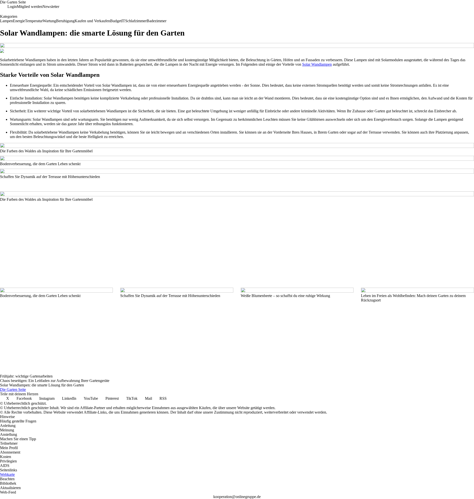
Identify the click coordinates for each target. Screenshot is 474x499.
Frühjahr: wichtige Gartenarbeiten (26, 376)
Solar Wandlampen (317, 64)
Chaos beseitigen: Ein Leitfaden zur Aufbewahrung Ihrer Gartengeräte (54, 381)
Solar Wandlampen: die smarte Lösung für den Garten (42, 385)
